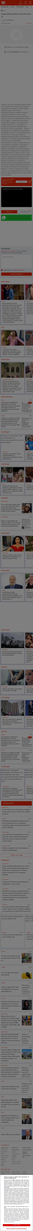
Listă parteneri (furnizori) (9, 1221)
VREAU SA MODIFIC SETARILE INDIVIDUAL (16, 1228)
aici (15, 1197)
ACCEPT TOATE (16, 1225)
